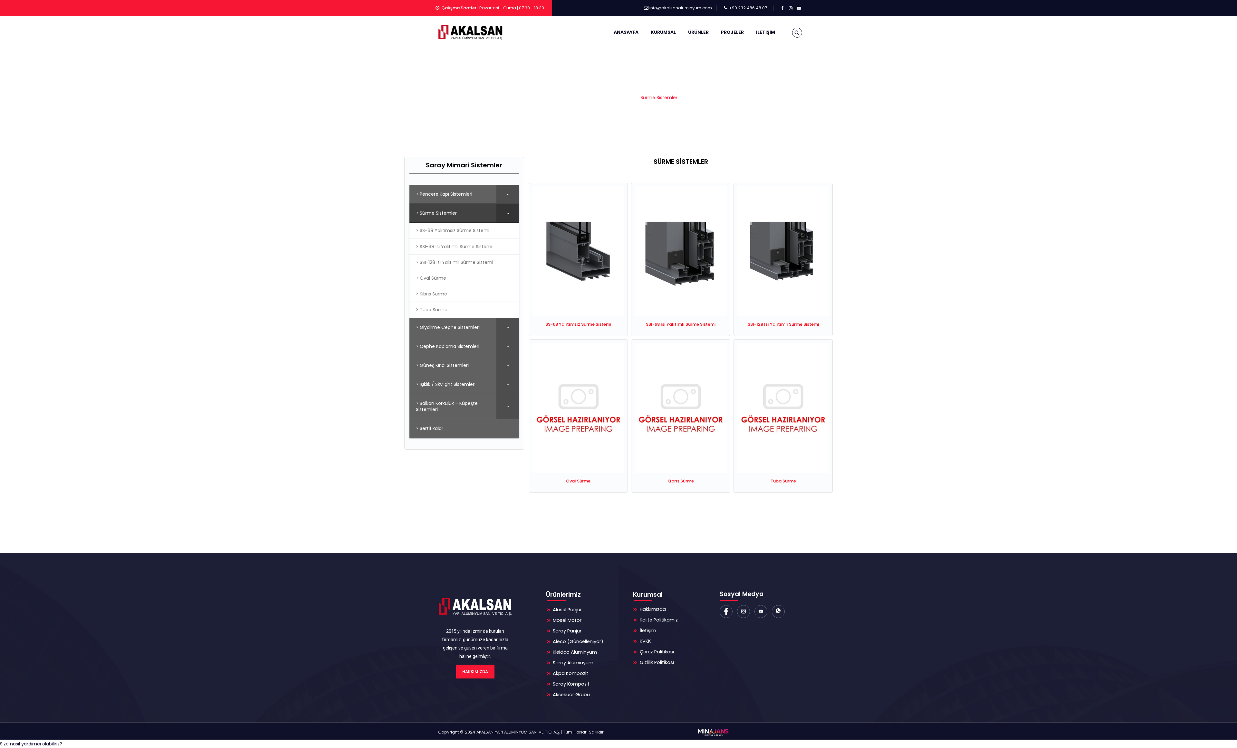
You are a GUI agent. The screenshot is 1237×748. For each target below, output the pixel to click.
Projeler (732, 32)
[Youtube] (760, 611)
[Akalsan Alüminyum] (470, 32)
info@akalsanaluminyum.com (680, 8)
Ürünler (698, 32)
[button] (31, 744)
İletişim (765, 32)
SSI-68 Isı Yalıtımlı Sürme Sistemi (680, 324)
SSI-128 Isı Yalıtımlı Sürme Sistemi (783, 324)
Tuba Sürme (783, 481)
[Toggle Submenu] (507, 194)
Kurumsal (663, 32)
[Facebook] (726, 611)
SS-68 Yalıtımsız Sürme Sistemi (578, 324)
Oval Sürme (578, 481)
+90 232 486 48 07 (748, 8)
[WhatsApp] (778, 611)
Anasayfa (626, 32)
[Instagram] (743, 611)
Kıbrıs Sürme (680, 481)
